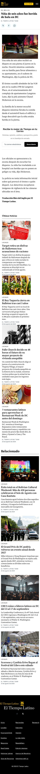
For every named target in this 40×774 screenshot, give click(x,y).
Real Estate (5, 748)
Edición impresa (21, 748)
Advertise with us (22, 758)
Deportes (19, 728)
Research (35, 722)
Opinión (18, 733)
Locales (5, 242)
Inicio (3, 722)
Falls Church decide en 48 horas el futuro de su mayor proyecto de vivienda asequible (16, 354)
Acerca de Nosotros (23, 753)
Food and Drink (6, 733)
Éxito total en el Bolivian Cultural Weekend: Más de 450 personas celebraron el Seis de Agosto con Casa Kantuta (19, 491)
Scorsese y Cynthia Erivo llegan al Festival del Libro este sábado (19, 664)
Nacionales (20, 722)
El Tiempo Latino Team (9, 21)
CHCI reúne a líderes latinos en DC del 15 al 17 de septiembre (20, 607)
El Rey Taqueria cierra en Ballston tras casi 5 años (16, 302)
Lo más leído (20, 738)
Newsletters (20, 743)
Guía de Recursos (7, 758)
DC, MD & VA (5, 10)
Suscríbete (28, 4)
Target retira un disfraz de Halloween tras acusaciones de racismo (15, 248)
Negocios (4, 743)
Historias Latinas (7, 753)
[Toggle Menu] (37, 4)
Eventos (4, 738)
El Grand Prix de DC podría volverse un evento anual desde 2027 (18, 549)
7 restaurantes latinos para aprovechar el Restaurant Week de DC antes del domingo (15, 414)
